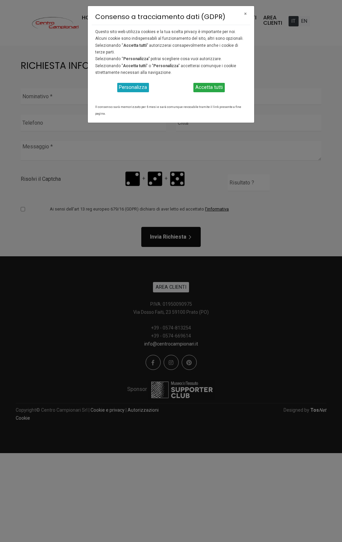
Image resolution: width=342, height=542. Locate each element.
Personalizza (133, 87)
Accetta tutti (209, 87)
